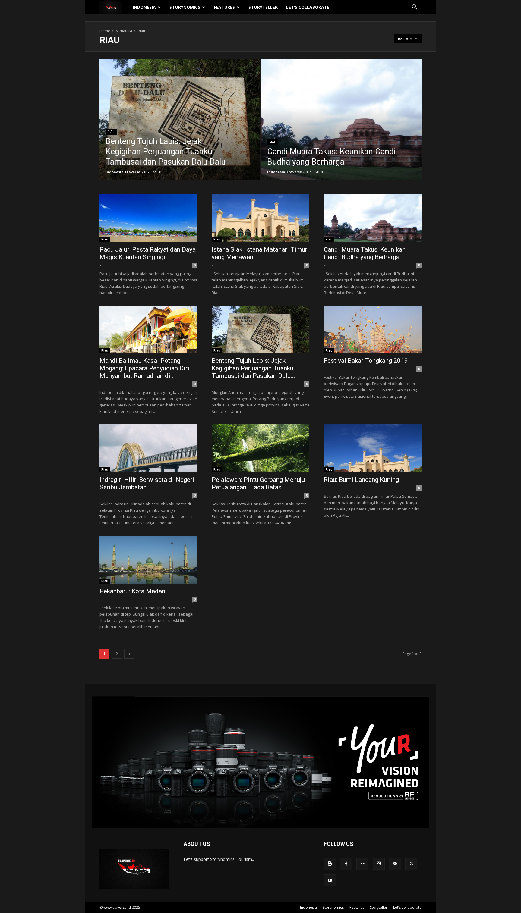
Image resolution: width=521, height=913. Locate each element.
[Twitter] (411, 864)
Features (224, 7)
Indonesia (144, 7)
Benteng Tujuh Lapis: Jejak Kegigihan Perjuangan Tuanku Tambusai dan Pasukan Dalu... (253, 368)
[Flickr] (362, 864)
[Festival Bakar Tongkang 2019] (373, 329)
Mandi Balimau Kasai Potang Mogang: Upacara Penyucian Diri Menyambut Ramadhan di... (144, 368)
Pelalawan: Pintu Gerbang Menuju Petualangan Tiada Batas (258, 483)
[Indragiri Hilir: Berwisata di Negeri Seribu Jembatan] (148, 448)
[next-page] (129, 654)
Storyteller (263, 7)
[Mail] (395, 864)
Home (104, 30)
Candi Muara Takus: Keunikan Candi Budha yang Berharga (365, 253)
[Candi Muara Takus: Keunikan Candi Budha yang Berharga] (341, 129)
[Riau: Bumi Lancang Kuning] (373, 448)
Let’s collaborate (308, 7)
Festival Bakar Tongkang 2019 (366, 360)
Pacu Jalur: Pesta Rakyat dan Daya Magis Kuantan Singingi (147, 253)
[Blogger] (330, 864)
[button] (414, 8)
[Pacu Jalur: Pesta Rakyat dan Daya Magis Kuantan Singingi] (148, 218)
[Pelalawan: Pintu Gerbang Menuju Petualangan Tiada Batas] (260, 448)
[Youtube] (330, 880)
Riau (111, 131)
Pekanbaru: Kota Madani (133, 591)
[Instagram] (379, 864)
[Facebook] (346, 864)
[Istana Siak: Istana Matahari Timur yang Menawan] (260, 218)
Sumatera (124, 30)
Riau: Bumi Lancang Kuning (361, 479)
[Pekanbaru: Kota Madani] (148, 560)
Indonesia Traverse (123, 172)
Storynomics (184, 7)
